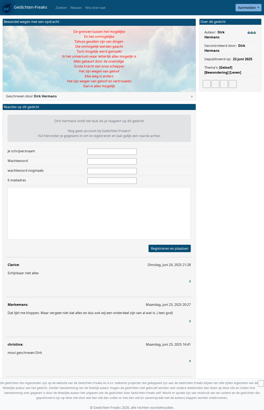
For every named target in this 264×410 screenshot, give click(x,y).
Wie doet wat (95, 7)
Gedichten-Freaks (29, 7)
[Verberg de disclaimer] (261, 383)
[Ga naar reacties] (207, 84)
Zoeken (61, 7)
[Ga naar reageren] (215, 84)
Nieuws (76, 7)
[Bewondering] (216, 72)
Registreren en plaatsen (169, 248)
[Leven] (235, 72)
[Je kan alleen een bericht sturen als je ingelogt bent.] (232, 84)
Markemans (17, 304)
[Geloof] (225, 67)
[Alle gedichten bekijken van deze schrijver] (224, 84)
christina (15, 344)
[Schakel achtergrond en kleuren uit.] (191, 22)
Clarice (13, 264)
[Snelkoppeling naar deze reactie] (190, 281)
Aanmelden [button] (247, 7)
